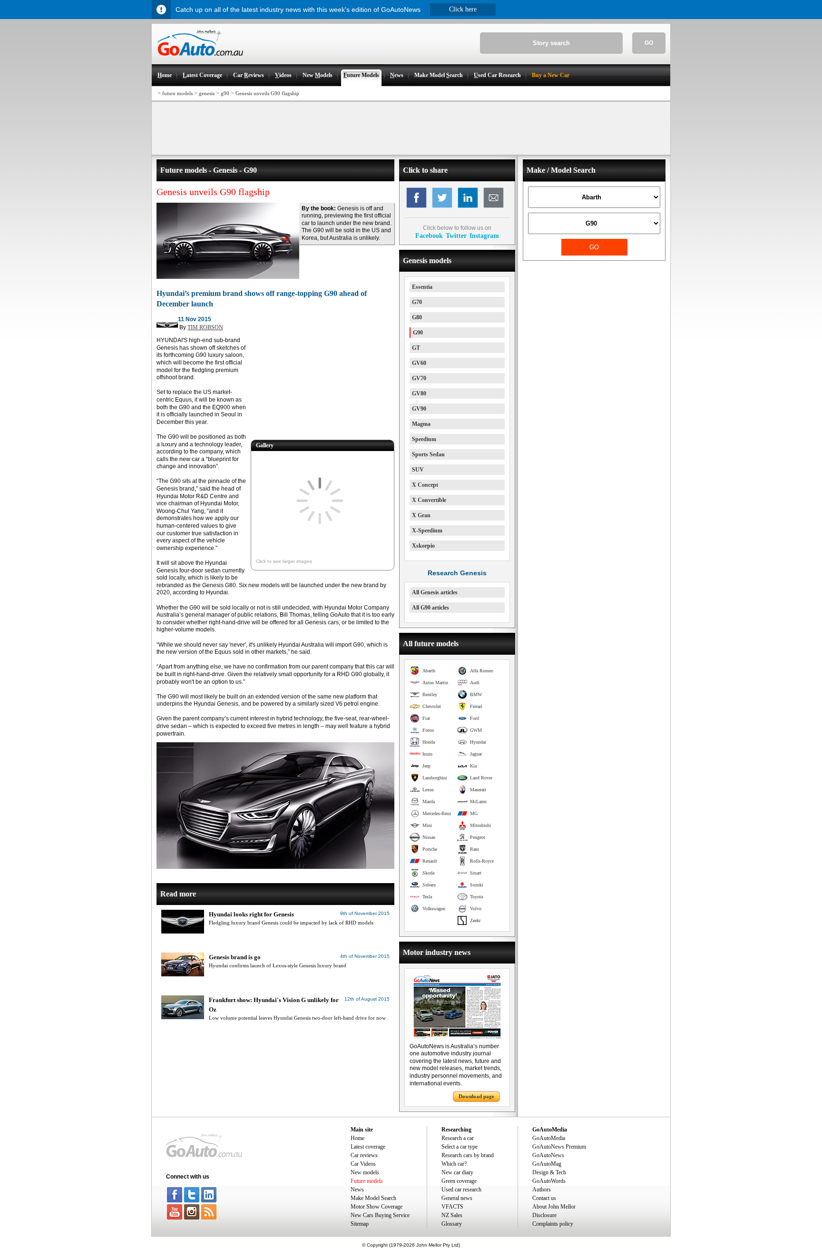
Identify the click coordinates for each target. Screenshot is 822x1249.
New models (365, 1172)
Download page (476, 1096)
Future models (367, 1181)
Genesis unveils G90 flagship (267, 93)
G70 (417, 302)
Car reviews (364, 1155)
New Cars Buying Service (380, 1215)
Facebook (429, 235)
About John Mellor (554, 1206)
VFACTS (452, 1206)
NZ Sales (451, 1215)
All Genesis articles (435, 592)
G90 (418, 332)
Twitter (456, 235)
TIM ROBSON (205, 327)
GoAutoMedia (548, 1138)
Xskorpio (423, 545)
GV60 (419, 363)
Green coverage (459, 1181)
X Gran (421, 515)
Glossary (451, 1223)
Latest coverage (368, 1146)
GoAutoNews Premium (559, 1146)
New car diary (457, 1172)
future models (177, 93)
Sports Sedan (428, 454)
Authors (541, 1189)
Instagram (484, 235)
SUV (418, 469)
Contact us (544, 1198)
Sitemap (360, 1223)
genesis (207, 93)
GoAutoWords (549, 1181)
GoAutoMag (546, 1163)
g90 (225, 93)
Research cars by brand (467, 1155)
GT (416, 347)
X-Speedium (427, 530)
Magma (421, 424)
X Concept (425, 485)
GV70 (419, 378)
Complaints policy (552, 1223)
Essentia (422, 287)
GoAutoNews (548, 1155)
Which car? (454, 1163)
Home (357, 1138)
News (357, 1189)
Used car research (461, 1189)
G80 (417, 317)
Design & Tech (549, 1172)
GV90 (419, 408)
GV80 (419, 393)
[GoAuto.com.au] (197, 60)
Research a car (457, 1138)
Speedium (424, 439)
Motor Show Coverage (376, 1206)
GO (649, 42)
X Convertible (429, 500)
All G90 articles (430, 607)
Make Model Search (373, 1198)
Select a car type (459, 1146)
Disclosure (544, 1215)
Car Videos (363, 1163)
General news (456, 1198)
